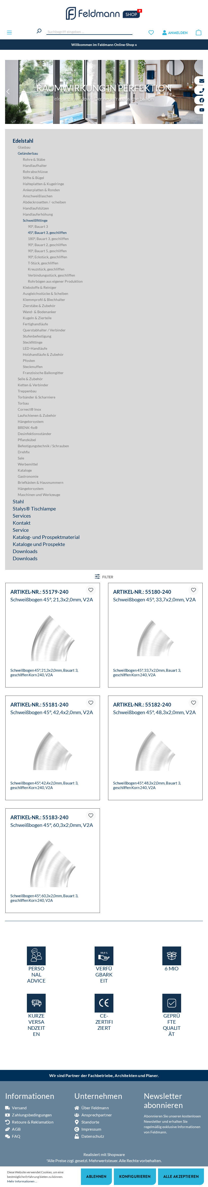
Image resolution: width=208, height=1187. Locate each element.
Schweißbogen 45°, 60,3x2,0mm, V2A (51, 825)
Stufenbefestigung (37, 336)
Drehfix (24, 452)
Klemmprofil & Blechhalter (44, 299)
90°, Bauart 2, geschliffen (47, 245)
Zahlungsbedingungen (31, 1114)
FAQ (15, 1136)
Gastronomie (28, 476)
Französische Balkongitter (43, 373)
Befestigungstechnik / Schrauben (43, 446)
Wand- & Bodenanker (39, 312)
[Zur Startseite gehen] (104, 13)
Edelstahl (23, 141)
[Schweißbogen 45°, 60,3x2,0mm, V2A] (52, 863)
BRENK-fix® (28, 427)
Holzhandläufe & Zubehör (43, 354)
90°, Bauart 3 (38, 226)
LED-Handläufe (35, 348)
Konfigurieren (135, 1176)
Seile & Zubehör (30, 379)
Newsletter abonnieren (163, 1100)
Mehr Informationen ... (22, 1181)
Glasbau (24, 147)
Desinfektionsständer (34, 433)
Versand (19, 1107)
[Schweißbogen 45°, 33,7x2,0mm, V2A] (155, 638)
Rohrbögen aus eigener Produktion (55, 281)
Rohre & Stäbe (34, 159)
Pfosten (29, 360)
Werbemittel (28, 464)
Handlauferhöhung (38, 214)
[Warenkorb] (198, 32)
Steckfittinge (32, 342)
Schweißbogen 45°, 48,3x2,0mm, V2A (154, 712)
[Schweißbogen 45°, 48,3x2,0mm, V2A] (155, 751)
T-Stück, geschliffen (43, 263)
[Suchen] (39, 30)
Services (22, 515)
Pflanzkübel (27, 440)
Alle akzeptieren (181, 1176)
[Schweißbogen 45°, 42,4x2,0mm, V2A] (52, 751)
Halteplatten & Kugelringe (43, 184)
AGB (16, 1129)
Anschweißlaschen (38, 196)
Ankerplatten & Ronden (41, 190)
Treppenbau (27, 391)
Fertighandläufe (35, 324)
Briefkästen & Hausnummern (40, 482)
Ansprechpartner (96, 1114)
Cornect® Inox (29, 409)
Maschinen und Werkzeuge (39, 494)
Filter (107, 577)
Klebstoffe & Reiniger (40, 287)
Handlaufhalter (35, 165)
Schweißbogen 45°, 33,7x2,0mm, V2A (154, 599)
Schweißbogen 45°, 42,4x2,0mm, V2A (51, 712)
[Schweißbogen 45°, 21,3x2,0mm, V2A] (52, 638)
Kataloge (25, 470)
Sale (21, 458)
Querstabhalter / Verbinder (44, 330)
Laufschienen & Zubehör (37, 415)
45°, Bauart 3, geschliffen (47, 232)
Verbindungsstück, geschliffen (51, 275)
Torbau (23, 403)
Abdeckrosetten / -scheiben (44, 202)
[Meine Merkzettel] (151, 32)
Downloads (25, 551)
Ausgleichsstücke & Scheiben (45, 293)
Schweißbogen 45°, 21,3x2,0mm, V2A (51, 599)
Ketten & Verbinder (33, 385)
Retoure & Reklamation (32, 1121)
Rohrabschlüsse (35, 171)
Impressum (91, 1129)
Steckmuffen (33, 366)
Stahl (18, 501)
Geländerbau (28, 153)
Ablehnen (96, 1176)
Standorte (90, 1121)
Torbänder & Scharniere (36, 397)
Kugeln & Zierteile (37, 318)
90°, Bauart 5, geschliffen (47, 251)
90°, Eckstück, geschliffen (47, 257)
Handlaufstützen (36, 208)
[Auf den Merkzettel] (91, 590)
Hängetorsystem (31, 421)
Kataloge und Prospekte (39, 544)
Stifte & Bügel (33, 177)
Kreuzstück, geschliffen (46, 269)
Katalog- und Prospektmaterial (46, 537)
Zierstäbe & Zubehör (39, 305)
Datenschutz (92, 1136)
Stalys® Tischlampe (34, 508)
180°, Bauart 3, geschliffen (48, 238)
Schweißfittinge (35, 220)
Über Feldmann (95, 1107)
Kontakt (21, 523)
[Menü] (9, 32)
